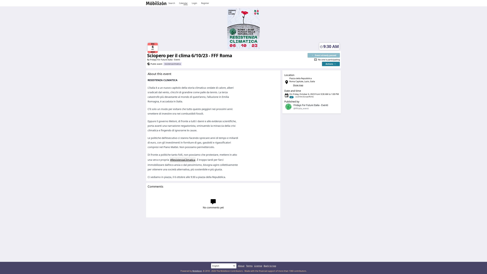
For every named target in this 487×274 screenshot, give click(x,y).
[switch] (291, 97)
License (258, 265)
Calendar (183, 3)
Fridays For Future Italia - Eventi (165, 59)
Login (194, 3)
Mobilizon (197, 271)
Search (171, 3)
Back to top (270, 265)
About (241, 265)
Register (205, 3)
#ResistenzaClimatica (182, 159)
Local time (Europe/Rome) (304, 97)
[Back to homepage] (156, 3)
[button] (331, 64)
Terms (249, 265)
